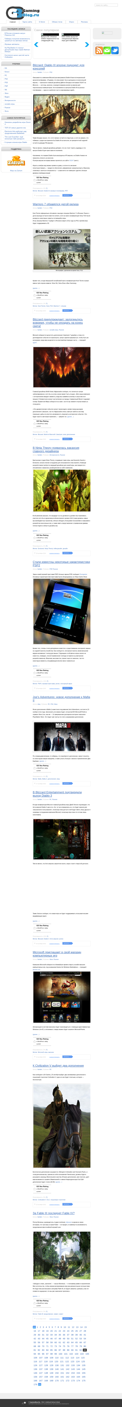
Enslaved (41, 548)
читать (66, 195)
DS (6, 68)
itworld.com (36, 970)
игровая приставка (48, 684)
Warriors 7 (56, 306)
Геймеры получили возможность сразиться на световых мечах (17, 40)
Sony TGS (49, 306)
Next (87, 44)
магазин (51, 1052)
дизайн (65, 548)
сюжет (61, 1314)
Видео (7, 97)
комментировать (54, 195)
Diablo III (47, 191)
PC (6, 75)
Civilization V (42, 1200)
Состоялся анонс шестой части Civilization (17, 56)
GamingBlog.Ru (35, 1402)
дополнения (52, 779)
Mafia (39, 779)
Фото (7, 111)
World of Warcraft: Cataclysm (53, 434)
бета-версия (54, 939)
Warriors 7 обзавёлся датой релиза (56, 204)
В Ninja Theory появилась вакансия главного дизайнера (56, 449)
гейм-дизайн (58, 548)
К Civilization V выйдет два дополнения (58, 1065)
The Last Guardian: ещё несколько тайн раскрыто (14, 138)
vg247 (35, 343)
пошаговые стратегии (58, 1200)
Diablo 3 (46, 939)
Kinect (7, 72)
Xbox (6, 93)
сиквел (56, 1314)
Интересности (10, 100)
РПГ (66, 191)
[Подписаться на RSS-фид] (99, 53)
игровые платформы (57, 191)
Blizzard (40, 191)
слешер (63, 306)
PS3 (6, 82)
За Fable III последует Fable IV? (54, 1213)
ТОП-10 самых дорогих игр (15, 128)
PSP (6, 86)
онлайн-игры (10, 104)
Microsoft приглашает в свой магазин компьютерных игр (57, 954)
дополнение (71, 434)
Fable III (40, 1314)
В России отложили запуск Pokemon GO (15, 34)
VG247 (71, 160)
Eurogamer (83, 574)
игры (58, 779)
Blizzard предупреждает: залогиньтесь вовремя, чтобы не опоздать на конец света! (58, 323)
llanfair (40, 72)
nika (39, 704)
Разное (7, 107)
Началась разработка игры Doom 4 (18, 123)
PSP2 (40, 684)
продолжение (48, 1314)
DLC (48, 1200)
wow (64, 434)
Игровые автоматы (12, 44)
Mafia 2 (44, 779)
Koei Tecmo (42, 306)
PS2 (6, 79)
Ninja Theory (49, 548)
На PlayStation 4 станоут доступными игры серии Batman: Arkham (17, 50)
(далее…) (36, 288)
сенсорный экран (66, 684)
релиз (58, 684)
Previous (36, 44)
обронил (69, 1222)
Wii (6, 90)
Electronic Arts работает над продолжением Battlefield (15, 132)
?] (46, 188)
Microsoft (41, 1052)
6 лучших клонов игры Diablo (16, 142)
